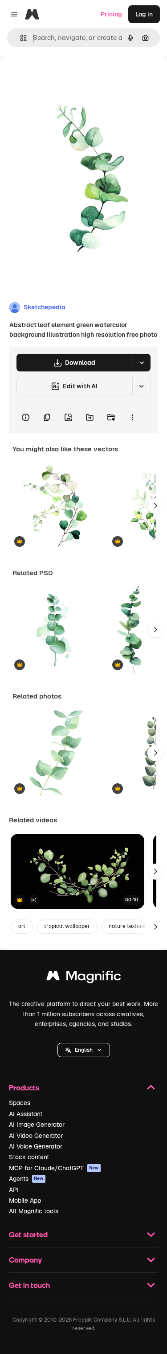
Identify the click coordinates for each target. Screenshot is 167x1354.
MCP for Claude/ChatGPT (54, 1168)
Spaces (19, 1103)
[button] (83, 1050)
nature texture (127, 926)
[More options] (132, 417)
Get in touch (29, 1285)
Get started (28, 1234)
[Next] (155, 506)
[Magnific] (83, 978)
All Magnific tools (33, 1211)
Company (25, 1259)
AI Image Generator (37, 1125)
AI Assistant (25, 1114)
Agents (26, 1179)
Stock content (29, 1157)
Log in (144, 14)
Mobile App (25, 1200)
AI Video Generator (36, 1136)
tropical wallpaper (67, 926)
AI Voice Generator (35, 1146)
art (21, 926)
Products (24, 1087)
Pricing (111, 14)
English (84, 1050)
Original (57, 76)
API (14, 1190)
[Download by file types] (142, 362)
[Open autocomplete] (20, 38)
